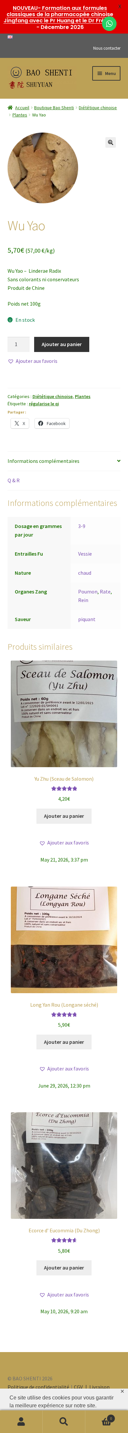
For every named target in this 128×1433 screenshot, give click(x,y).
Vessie (85, 553)
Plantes (19, 115)
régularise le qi (44, 404)
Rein (83, 600)
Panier (98, 1416)
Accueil (22, 108)
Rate (105, 591)
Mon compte (21, 1422)
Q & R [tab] (14, 480)
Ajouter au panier (62, 344)
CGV (79, 1387)
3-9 (81, 526)
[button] (110, 142)
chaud (84, 572)
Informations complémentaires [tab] (43, 461)
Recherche (64, 1422)
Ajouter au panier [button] (64, 816)
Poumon (87, 591)
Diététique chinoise (98, 108)
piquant (87, 619)
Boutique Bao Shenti (54, 108)
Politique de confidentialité (38, 1387)
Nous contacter (106, 48)
